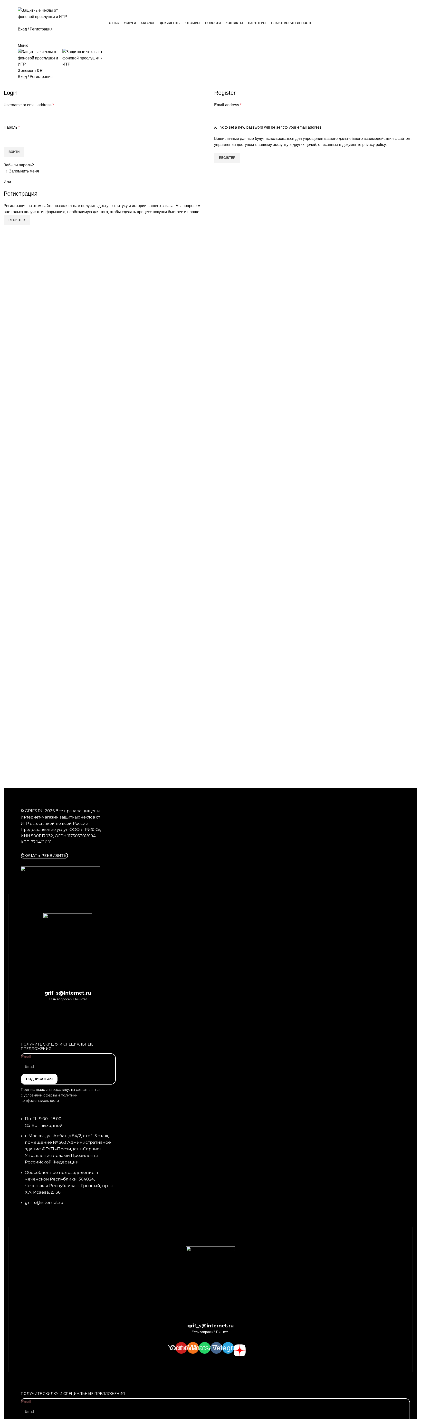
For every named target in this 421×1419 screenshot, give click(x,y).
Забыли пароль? (19, 165)
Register (227, 158)
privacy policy (374, 145)
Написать (210, 37)
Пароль (12, 127)
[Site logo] (46, 13)
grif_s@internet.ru (68, 993)
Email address (227, 105)
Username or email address (29, 105)
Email (26, 1057)
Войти (14, 152)
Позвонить (210, 84)
